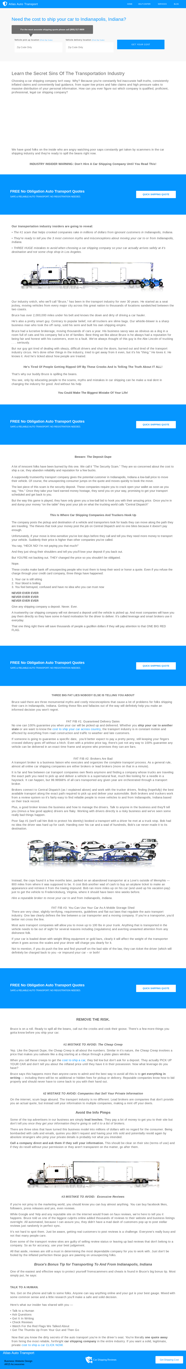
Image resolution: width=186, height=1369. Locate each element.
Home (129, 4)
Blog (176, 4)
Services (162, 4)
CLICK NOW (54, 1345)
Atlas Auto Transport (23, 4)
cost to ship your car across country (76, 729)
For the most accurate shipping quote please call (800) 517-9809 (52, 29)
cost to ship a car (73, 1060)
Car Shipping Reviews (104, 1360)
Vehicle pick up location (34, 40)
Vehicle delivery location (85, 40)
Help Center (144, 4)
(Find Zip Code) (46, 40)
